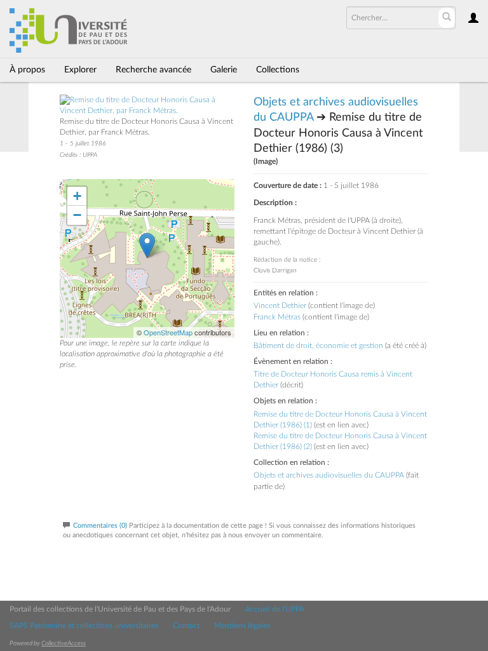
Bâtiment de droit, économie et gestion (318, 345)
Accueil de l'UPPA (274, 609)
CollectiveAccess (63, 643)
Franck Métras (277, 317)
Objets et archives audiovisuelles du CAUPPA (329, 475)
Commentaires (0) (100, 525)
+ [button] (77, 196)
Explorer (80, 69)
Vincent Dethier (280, 305)
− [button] (77, 215)
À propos (27, 69)
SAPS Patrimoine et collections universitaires (84, 625)
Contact (186, 625)
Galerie (223, 69)
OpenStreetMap (168, 332)
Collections (277, 69)
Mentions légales (242, 625)
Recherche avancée (153, 69)
